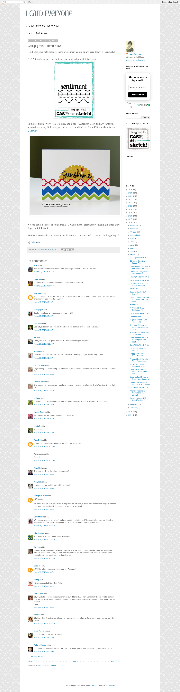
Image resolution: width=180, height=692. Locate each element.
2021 (130, 206)
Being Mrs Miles (40, 496)
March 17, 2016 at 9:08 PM (44, 330)
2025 (130, 193)
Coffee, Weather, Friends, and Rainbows (139, 273)
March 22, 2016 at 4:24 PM (44, 637)
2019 (130, 213)
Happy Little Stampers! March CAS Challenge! (140, 383)
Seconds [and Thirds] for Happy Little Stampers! (139, 378)
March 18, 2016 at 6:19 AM (44, 405)
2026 (130, 190)
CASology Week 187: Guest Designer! (138, 399)
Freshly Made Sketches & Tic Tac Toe (139, 333)
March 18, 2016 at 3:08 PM (44, 509)
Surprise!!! (134, 305)
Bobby (36, 580)
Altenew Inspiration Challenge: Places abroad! (138, 393)
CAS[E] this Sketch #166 (139, 258)
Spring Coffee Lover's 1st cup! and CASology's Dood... (139, 299)
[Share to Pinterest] (72, 249)
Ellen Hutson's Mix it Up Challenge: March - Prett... (139, 340)
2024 (130, 196)
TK (35, 338)
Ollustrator (94, 685)
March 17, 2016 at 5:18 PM (44, 302)
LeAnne (37, 398)
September (134, 235)
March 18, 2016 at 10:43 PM (44, 526)
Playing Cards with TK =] (139, 277)
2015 (130, 412)
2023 (130, 200)
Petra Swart (38, 594)
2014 (130, 415)
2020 (130, 209)
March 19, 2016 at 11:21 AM (44, 558)
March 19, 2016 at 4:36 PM (44, 572)
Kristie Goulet (39, 412)
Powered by (131, 105)
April (132, 252)
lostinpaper (38, 310)
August (133, 238)
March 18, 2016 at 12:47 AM (44, 344)
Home (30, 33)
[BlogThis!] (64, 249)
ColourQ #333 (135, 317)
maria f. (37, 426)
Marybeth (38, 482)
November (134, 229)
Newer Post (32, 661)
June (132, 245)
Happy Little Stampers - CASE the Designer (139, 355)
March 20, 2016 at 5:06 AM (44, 607)
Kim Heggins (39, 533)
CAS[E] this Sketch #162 (139, 388)
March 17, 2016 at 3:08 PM (44, 286)
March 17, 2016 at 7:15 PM (44, 316)
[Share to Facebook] (70, 249)
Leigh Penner (39, 631)
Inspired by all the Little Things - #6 (139, 321)
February (134, 404)
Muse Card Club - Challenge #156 (137, 365)
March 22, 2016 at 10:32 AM (44, 624)
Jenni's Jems (39, 366)
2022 (130, 203)
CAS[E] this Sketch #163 (139, 345)
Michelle (37, 352)
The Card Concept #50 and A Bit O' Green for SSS (139, 327)
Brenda (37, 547)
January (133, 408)
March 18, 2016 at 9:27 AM (44, 432)
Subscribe (138, 94)
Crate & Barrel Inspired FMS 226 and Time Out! (139, 372)
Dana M (37, 566)
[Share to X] (67, 249)
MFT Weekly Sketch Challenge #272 (137, 309)
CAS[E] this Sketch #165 (139, 280)
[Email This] (62, 249)
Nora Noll (37, 468)
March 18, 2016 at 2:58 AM (44, 374)
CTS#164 (32, 130)
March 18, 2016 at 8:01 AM (44, 419)
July (132, 242)
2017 (130, 219)
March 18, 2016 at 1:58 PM (44, 474)
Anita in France (40, 645)
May (132, 248)
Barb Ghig (38, 293)
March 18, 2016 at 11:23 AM (44, 460)
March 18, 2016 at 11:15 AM (44, 446)
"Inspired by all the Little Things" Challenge (139, 360)
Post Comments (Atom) (47, 665)
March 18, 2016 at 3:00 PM (44, 488)
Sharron (37, 615)
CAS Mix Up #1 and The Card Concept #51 (139, 284)
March (133, 255)
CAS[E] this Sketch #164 (139, 313)
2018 (130, 216)
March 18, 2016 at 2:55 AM (44, 358)
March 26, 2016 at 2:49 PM (44, 651)
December (134, 225)
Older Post (115, 661)
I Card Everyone (49, 13)
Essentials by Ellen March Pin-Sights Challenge (140, 267)
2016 (130, 222)
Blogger (112, 685)
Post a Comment (37, 656)
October (133, 232)
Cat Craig (38, 279)
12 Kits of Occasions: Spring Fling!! (138, 262)
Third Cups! (134, 289)
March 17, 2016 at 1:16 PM (44, 272)
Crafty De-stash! (42, 33)
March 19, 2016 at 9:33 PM (44, 586)
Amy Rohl (38, 440)
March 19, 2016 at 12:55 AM (44, 540)
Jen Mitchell (39, 517)
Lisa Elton (38, 324)
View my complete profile (135, 60)
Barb (36, 266)
